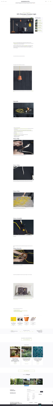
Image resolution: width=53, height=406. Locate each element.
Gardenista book (15, 43)
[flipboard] (1, 1)
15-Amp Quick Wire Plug (17, 134)
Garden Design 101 (20, 3)
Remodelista (34, 3)
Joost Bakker (25, 45)
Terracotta (24, 12)
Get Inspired (17, 3)
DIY (22, 331)
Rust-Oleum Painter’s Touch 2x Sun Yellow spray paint (21, 128)
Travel (23, 3)
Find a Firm (25, 3)
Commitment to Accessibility (28, 398)
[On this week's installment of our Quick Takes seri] (33, 382)
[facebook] (4, 1)
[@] (11, 377)
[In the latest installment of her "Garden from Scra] (26, 382)
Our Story (31, 3)
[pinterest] (2, 1)
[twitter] (5, 1)
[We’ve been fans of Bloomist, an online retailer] (13, 382)
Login (50, 1)
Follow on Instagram (26, 385)
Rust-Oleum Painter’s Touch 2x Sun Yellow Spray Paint (13, 324)
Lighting (27, 331)
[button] (46, 1)
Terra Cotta (30, 331)
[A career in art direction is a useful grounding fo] (39, 382)
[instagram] (3, 1)
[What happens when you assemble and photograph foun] (20, 382)
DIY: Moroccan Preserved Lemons (18, 311)
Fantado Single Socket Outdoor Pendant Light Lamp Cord (20, 324)
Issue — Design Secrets (28, 12)
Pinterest (34, 395)
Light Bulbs (25, 331)
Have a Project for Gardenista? (28, 400)
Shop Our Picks (28, 3)
